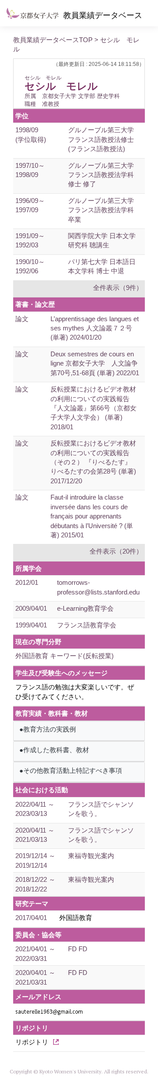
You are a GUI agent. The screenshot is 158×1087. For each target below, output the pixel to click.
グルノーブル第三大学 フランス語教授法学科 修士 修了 (101, 175)
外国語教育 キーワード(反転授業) (64, 655)
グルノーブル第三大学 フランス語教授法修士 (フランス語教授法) (101, 139)
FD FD (77, 949)
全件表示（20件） (116, 551)
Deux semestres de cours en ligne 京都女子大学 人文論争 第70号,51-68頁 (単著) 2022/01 (97, 363)
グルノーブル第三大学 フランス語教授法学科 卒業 (101, 210)
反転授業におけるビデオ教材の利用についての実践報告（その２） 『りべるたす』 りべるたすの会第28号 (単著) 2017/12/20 (94, 462)
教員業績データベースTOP (53, 39)
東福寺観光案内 (91, 855)
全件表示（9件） (118, 287)
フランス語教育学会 (86, 625)
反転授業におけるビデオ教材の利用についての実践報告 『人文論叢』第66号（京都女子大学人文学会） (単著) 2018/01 (93, 408)
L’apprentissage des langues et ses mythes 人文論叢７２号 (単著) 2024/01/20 (94, 328)
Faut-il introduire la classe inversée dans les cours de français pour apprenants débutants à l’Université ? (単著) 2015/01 (91, 516)
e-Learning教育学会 (85, 608)
